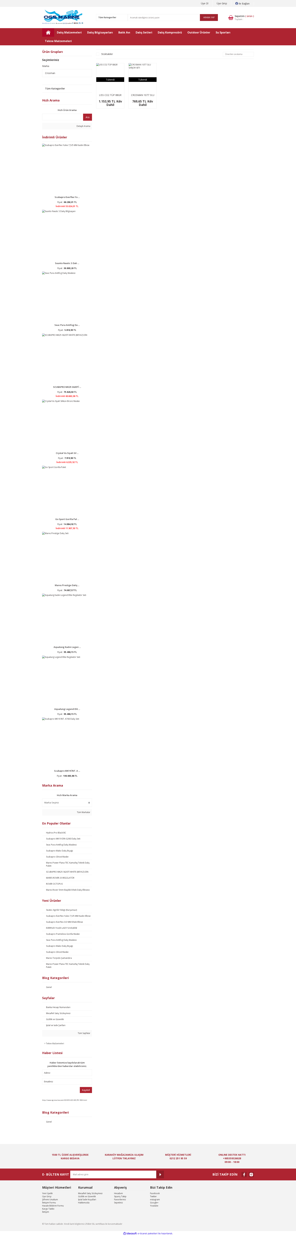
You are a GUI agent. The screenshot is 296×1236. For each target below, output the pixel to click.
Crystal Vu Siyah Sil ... (67, 453)
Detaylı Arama (83, 126)
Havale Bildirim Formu (53, 1205)
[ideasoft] (130, 1233)
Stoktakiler (107, 54)
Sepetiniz (118, 1202)
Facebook (155, 1193)
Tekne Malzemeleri (55, 1043)
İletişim (45, 1211)
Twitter (153, 1196)
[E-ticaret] (148, 1233)
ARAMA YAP (209, 17)
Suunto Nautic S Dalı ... (67, 263)
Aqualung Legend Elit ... (67, 709)
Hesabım (118, 1193)
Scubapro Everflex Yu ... (67, 197)
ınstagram (155, 1199)
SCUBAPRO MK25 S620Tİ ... (67, 386)
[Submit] (160, 1174)
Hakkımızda (83, 1202)
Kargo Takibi (48, 1208)
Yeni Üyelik (47, 1193)
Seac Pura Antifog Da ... (67, 325)
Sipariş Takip (120, 1196)
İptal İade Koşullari (87, 1199)
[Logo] (63, 17)
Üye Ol (204, 3)
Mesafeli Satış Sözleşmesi (90, 1193)
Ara (87, 117)
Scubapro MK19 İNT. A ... (67, 770)
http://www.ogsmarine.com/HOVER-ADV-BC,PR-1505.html (64, 1100)
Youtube (154, 1205)
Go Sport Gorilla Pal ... (67, 519)
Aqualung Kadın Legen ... (67, 647)
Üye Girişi (222, 3)
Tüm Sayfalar (83, 1033)
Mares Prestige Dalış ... (67, 585)
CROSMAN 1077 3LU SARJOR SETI (142, 95)
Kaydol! (86, 1090)
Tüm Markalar (83, 812)
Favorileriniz (120, 1199)
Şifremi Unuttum (50, 1199)
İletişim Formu (49, 1202)
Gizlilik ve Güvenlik (87, 1196)
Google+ (154, 1202)
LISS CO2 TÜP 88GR (110, 95)
